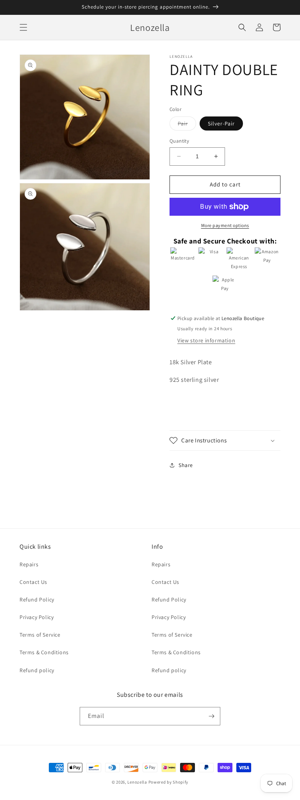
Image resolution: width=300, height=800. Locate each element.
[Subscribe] (211, 716)
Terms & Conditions (44, 652)
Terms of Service (40, 634)
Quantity (179, 141)
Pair (187, 125)
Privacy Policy (37, 617)
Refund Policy (37, 599)
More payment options (225, 225)
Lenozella (137, 782)
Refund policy (37, 670)
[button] (23, 27)
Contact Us (33, 581)
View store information (206, 340)
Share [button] (186, 465)
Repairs (29, 564)
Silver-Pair (221, 123)
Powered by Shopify (168, 782)
